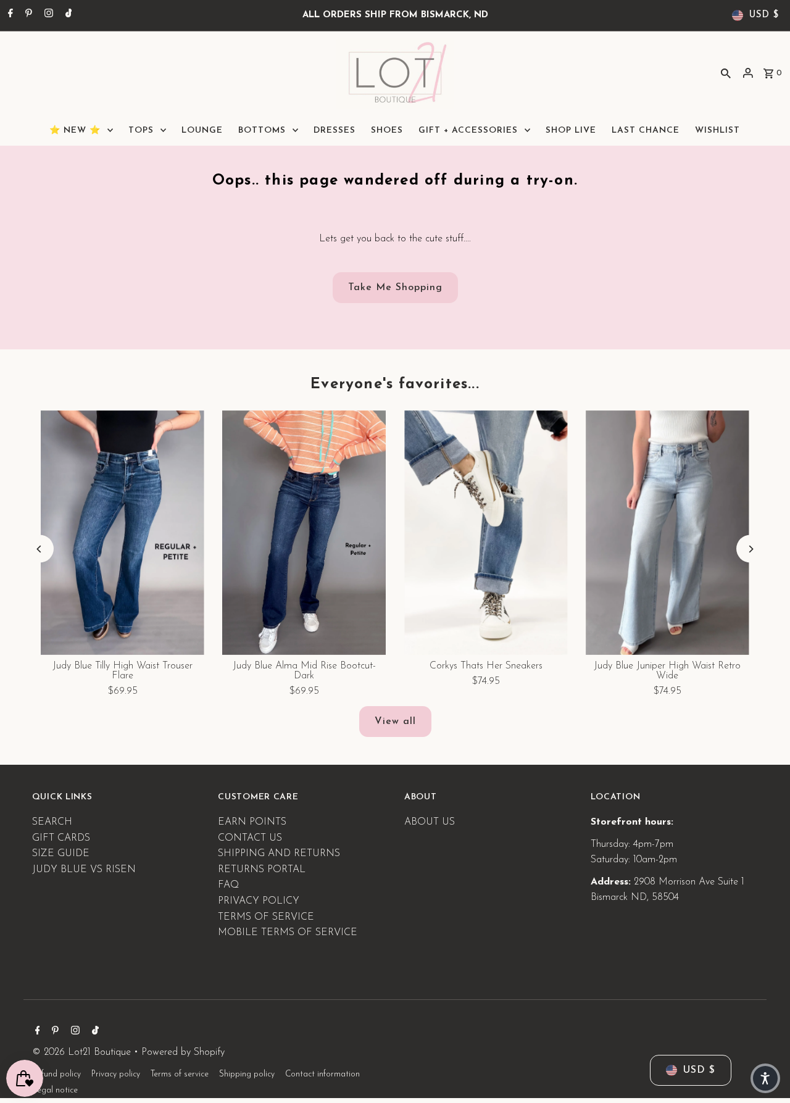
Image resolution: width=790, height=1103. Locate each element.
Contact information (322, 1074)
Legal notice (55, 1090)
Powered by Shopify (183, 1052)
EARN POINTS (252, 822)
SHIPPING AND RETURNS (279, 854)
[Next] (750, 549)
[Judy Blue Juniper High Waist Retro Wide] (667, 532)
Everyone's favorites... (395, 384)
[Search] (726, 72)
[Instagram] (47, 15)
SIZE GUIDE (60, 854)
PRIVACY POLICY (258, 901)
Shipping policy (247, 1074)
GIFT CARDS (61, 838)
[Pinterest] (27, 15)
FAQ (228, 885)
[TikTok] (67, 15)
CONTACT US (250, 838)
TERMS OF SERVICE (266, 917)
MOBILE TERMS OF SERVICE (287, 933)
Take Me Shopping (395, 288)
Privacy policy (115, 1074)
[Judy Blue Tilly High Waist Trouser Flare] (122, 532)
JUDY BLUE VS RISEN (84, 870)
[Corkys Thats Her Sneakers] (485, 532)
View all (395, 721)
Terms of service (180, 1074)
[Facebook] (9, 15)
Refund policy (56, 1074)
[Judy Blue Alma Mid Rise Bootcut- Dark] (304, 532)
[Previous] (40, 549)
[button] (765, 1078)
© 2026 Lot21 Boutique (83, 1052)
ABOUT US (429, 822)
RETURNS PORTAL (262, 870)
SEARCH (52, 822)
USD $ (764, 15)
